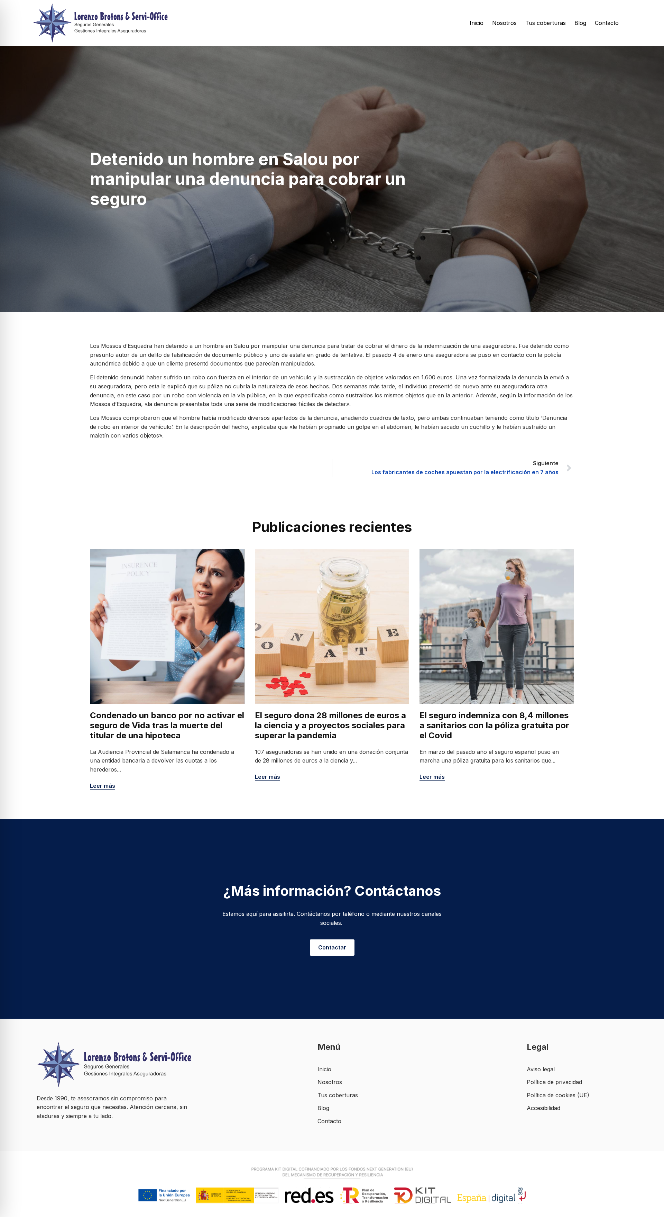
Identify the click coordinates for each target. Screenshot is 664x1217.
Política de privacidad (554, 1082)
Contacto (607, 22)
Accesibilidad (543, 1108)
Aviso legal (541, 1069)
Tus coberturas (545, 22)
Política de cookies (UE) (558, 1095)
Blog (580, 22)
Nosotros (504, 22)
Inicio (476, 22)
